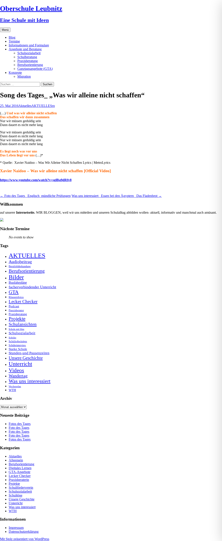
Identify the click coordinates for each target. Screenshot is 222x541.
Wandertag (18, 375)
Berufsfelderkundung (20, 266)
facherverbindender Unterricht (32, 287)
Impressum (16, 528)
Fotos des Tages (20, 424)
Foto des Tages (19, 428)
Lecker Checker (23, 301)
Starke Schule (18, 349)
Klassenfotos (16, 297)
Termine (14, 41)
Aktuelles (24, 106)
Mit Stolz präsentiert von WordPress (24, 539)
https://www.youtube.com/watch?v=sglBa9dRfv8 (36, 180)
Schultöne (15, 495)
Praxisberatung (27, 61)
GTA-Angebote (19, 472)
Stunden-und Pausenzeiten (29, 353)
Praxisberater (16, 310)
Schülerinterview (17, 345)
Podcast (14, 306)
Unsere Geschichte (26, 358)
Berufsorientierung (30, 65)
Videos (16, 370)
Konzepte (15, 72)
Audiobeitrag (20, 261)
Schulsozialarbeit (29, 53)
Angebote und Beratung (25, 49)
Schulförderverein (21, 487)
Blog (12, 37)
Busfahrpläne (18, 283)
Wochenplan (15, 386)
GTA (14, 292)
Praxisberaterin (19, 480)
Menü (5, 29)
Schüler (12, 337)
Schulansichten (23, 324)
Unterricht (20, 364)
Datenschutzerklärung (24, 531)
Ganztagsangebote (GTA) (35, 68)
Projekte (17, 318)
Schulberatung (27, 57)
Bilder (16, 277)
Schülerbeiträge (18, 341)
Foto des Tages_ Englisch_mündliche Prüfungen (35, 196)
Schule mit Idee (16, 329)
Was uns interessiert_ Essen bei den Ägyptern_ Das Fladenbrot (117, 196)
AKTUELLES (41, 106)
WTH (12, 390)
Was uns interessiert (30, 381)
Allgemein (16, 460)
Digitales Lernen (20, 468)
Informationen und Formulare (29, 45)
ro (53, 106)
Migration (24, 76)
